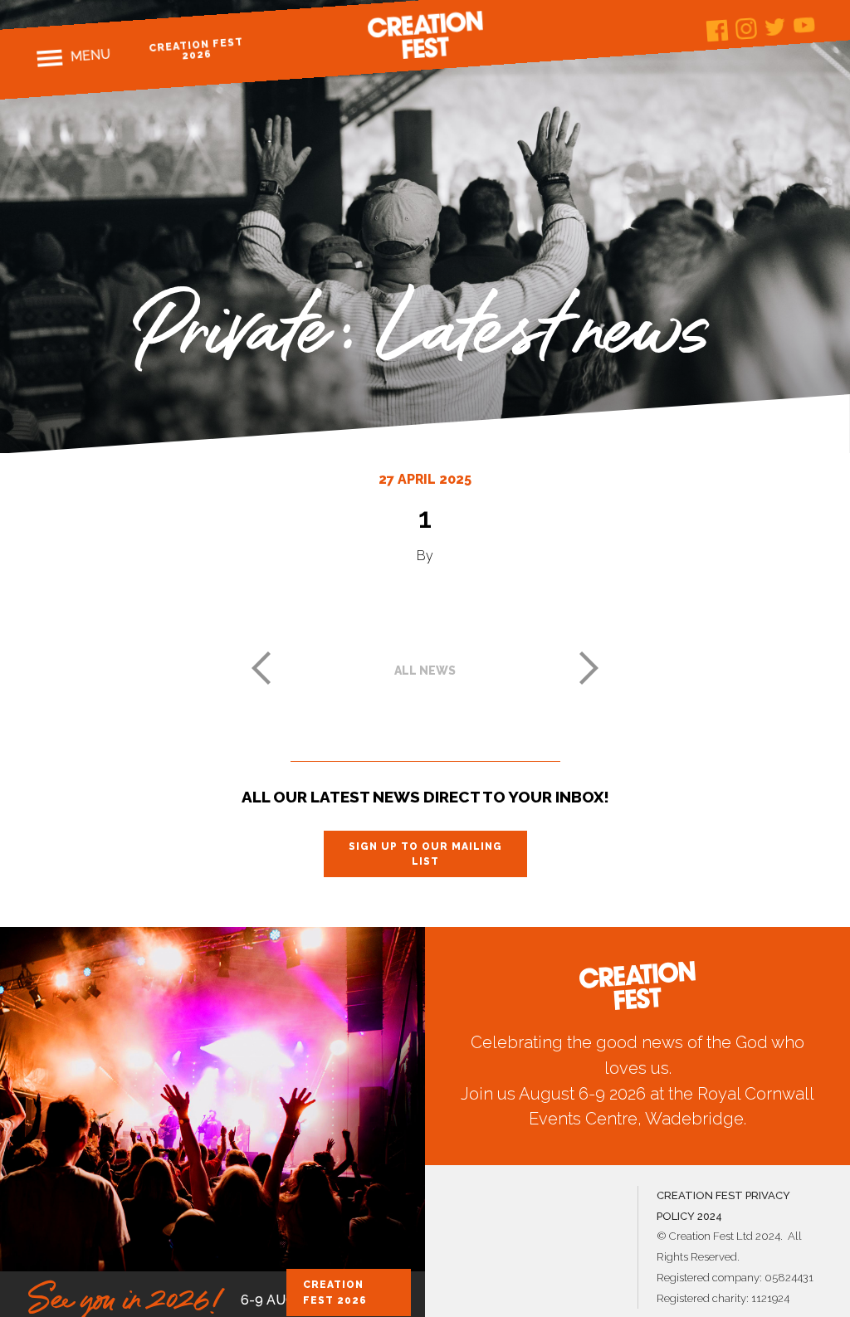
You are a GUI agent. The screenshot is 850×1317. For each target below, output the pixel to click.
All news (425, 670)
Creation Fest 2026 (196, 48)
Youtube (804, 24)
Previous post (260, 668)
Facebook (717, 31)
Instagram (746, 28)
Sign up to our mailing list (425, 854)
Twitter (775, 27)
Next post (589, 668)
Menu (90, 55)
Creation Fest (425, 35)
